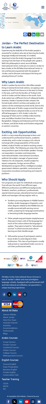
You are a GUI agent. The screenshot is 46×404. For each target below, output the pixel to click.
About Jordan (9, 317)
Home (5, 22)
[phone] (39, 401)
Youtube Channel (10, 322)
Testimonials (8, 331)
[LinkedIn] (20, 401)
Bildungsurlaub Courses (13, 355)
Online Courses (9, 350)
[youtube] (27, 401)
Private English (9, 372)
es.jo (37, 396)
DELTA (5, 386)
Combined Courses (11, 347)
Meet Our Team (9, 320)
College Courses (10, 353)
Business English (10, 369)
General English (9, 364)
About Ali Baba (9, 22)
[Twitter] (14, 401)
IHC (4, 389)
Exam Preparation (10, 367)
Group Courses (9, 342)
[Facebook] (8, 401)
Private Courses (9, 344)
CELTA (5, 383)
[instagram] (33, 401)
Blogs (5, 333)
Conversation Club (10, 375)
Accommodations (10, 328)
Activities (7, 325)
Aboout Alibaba (9, 314)
